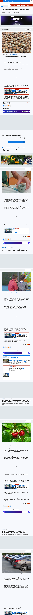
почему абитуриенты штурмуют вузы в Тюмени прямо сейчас (19, 375)
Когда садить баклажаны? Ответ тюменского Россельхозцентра (16, 534)
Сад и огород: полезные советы (8, 509)
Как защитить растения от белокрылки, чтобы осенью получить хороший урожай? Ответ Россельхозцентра (19, 527)
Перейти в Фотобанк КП (13, 54)
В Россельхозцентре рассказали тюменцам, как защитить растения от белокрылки (19, 529)
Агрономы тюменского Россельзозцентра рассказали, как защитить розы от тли (19, 522)
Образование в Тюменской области (12, 350)
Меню (1, 1)
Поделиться (29, 29)
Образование (6, 350)
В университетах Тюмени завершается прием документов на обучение (18, 377)
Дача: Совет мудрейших (16, 509)
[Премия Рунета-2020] (12, 1)
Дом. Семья (6, 398)
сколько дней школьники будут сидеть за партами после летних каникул (19, 368)
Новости (14, 5)
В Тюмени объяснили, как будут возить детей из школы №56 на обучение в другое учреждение (19, 363)
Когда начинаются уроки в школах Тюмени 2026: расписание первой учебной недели (19, 370)
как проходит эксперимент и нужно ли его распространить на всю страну (19, 92)
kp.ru (29, 102)
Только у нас (28, 5)
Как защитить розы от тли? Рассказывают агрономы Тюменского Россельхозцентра (19, 520)
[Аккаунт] (31, 1)
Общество (14, 89)
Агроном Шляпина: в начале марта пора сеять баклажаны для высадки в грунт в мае (19, 536)
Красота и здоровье (6, 108)
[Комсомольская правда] (7, 1)
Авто (5, 542)
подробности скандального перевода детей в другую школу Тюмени (19, 361)
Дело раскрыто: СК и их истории (21, 5)
